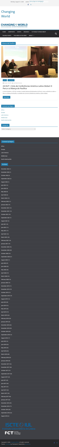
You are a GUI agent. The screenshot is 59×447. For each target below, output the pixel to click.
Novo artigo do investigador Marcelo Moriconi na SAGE (36, 2)
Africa (2, 110)
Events (19, 32)
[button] (33, 35)
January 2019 (4, 321)
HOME (4, 32)
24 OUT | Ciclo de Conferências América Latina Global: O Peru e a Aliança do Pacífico (27, 87)
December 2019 (5, 286)
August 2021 (4, 221)
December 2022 (5, 169)
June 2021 (3, 227)
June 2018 (3, 344)
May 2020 (3, 269)
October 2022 (4, 175)
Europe (3, 112)
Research (26, 32)
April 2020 (3, 273)
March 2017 (4, 393)
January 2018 (4, 360)
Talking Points (6, 35)
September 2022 (5, 178)
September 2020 (5, 256)
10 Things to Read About (39, 32)
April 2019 (3, 312)
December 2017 (5, 364)
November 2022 (5, 172)
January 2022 (4, 204)
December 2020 (5, 247)
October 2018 (4, 331)
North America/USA (6, 120)
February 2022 (5, 201)
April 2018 (3, 351)
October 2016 (4, 409)
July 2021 (3, 224)
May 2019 (3, 308)
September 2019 (5, 295)
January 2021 (4, 243)
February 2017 (5, 396)
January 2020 (4, 282)
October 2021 (4, 214)
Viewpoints (11, 32)
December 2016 (5, 403)
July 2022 (3, 185)
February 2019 (5, 318)
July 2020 (3, 263)
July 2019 (3, 302)
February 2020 (5, 279)
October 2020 (4, 253)
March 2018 (4, 354)
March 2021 (4, 237)
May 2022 (3, 191)
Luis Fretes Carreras (17, 83)
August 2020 (4, 260)
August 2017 (4, 377)
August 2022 (4, 182)
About (31, 35)
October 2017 (4, 370)
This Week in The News (20, 35)
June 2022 (3, 188)
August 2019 (4, 299)
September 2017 (5, 373)
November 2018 (5, 328)
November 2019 (5, 289)
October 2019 (4, 292)
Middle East (4, 117)
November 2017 (5, 367)
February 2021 (5, 240)
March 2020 (4, 276)
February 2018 (5, 357)
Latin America (11, 80)
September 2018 (5, 334)
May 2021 (3, 230)
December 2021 (5, 208)
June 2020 (3, 266)
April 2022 (3, 195)
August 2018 (4, 338)
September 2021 (5, 217)
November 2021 (5, 211)
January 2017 (4, 399)
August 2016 (4, 416)
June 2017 (3, 383)
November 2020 (5, 250)
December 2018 (5, 325)
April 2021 (3, 234)
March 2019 (4, 315)
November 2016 (5, 406)
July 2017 (3, 380)
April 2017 (3, 390)
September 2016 (5, 412)
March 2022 (4, 198)
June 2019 (3, 305)
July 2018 (3, 341)
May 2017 (3, 386)
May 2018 (3, 347)
